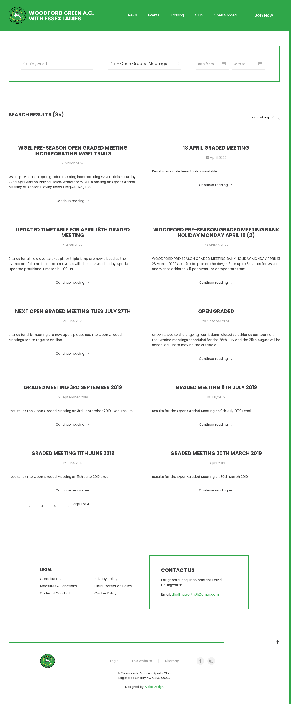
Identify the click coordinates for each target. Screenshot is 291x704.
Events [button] (153, 15)
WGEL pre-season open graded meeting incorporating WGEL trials (73, 150)
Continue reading (70, 200)
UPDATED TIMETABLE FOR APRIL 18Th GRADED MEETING (73, 232)
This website (141, 660)
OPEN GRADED (216, 311)
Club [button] (199, 15)
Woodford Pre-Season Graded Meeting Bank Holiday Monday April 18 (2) (216, 232)
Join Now (264, 15)
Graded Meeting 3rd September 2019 (73, 387)
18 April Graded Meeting (216, 147)
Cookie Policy (105, 593)
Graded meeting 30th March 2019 (216, 453)
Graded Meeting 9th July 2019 (216, 387)
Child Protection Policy (113, 586)
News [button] (132, 15)
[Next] (67, 506)
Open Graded (225, 15)
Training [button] (177, 15)
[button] (277, 642)
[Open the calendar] (224, 64)
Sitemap (172, 660)
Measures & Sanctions (58, 586)
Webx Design (154, 687)
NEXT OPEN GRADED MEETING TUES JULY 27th (73, 311)
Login (114, 660)
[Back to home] (51, 15)
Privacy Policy (105, 578)
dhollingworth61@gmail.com (195, 594)
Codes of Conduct (55, 593)
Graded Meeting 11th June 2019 (72, 453)
